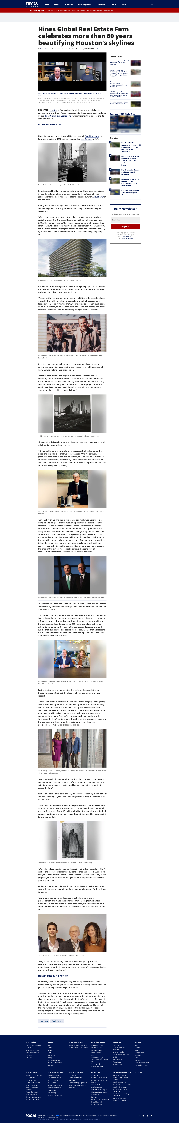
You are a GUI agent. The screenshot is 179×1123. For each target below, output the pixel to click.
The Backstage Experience (78, 1083)
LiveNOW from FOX (32, 1053)
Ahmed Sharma (44, 49)
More (124, 4)
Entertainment (76, 1072)
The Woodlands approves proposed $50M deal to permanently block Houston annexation (131, 147)
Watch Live (31, 1042)
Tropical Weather (119, 1052)
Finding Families (96, 1050)
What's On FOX (96, 1085)
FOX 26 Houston (56, 49)
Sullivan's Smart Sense (55, 1063)
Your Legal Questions (98, 1064)
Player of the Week (141, 1065)
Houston (65, 49)
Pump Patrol (117, 1062)
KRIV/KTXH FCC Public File (100, 1099)
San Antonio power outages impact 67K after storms (119, 103)
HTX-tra (138, 1072)
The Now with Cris (75, 1078)
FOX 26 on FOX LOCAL (33, 1045)
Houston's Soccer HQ (55, 1095)
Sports (138, 1042)
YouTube (29, 1055)
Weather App (117, 1059)
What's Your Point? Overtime (32, 1088)
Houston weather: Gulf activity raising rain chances (130, 193)
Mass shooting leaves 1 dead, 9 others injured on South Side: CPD (119, 62)
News (50, 1042)
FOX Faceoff (52, 1083)
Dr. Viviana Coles (96, 1048)
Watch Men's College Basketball (120, 1090)
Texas (50, 1048)
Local (49, 1045)
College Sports (140, 1053)
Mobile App (95, 1094)
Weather (117, 1042)
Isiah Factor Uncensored (34, 1075)
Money (50, 1058)
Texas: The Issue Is (32, 1092)
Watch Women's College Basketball (121, 1095)
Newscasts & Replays (33, 1050)
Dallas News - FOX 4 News (78, 1045)
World (49, 1053)
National (50, 1050)
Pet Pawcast (52, 1090)
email (151, 1116)
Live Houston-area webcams (119, 1049)
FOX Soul (29, 1058)
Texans (137, 1048)
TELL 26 (28, 1048)
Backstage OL (74, 1080)
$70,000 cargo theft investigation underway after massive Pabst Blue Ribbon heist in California (119, 94)
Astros (137, 1045)
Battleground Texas (32, 1099)
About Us (95, 1072)
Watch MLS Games (119, 1101)
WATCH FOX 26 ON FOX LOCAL (99, 1081)
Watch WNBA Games (120, 1098)
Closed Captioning (97, 1102)
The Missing (52, 1093)
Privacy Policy (127, 236)
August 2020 (98, 197)
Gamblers (138, 1060)
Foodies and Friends (54, 1088)
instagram (147, 1116)
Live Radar (116, 1045)
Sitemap (50, 1065)
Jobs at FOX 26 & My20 (99, 1089)
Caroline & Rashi (53, 1075)
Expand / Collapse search (152, 4)
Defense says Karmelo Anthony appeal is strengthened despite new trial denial (118, 84)
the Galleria (86, 139)
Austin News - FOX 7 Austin (78, 1048)
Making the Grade (97, 1045)
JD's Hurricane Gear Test (121, 1055)
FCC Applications (96, 1104)
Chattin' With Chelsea (33, 1083)
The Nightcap (30, 1078)
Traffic (115, 1057)
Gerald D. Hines (92, 136)
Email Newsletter (97, 1087)
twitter (143, 1116)
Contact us (94, 1075)
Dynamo (138, 1055)
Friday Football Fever (142, 1063)
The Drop (72, 1075)
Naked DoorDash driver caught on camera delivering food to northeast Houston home (130, 160)
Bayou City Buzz (31, 1094)
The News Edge (31, 1080)
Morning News (98, 1042)
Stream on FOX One (122, 1072)
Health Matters (96, 1053)
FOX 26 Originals (55, 1072)
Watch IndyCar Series (120, 1087)
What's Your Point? (32, 1085)
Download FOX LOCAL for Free (122, 114)
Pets (92, 1055)
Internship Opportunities (99, 1092)
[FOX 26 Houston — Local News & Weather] (32, 4)
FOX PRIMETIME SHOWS (77, 1085)
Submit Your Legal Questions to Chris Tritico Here (99, 1059)
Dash (136, 1058)
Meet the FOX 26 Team (99, 1078)
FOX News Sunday (54, 1060)
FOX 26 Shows (32, 1072)
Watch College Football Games (121, 1079)
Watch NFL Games (119, 1075)
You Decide (51, 1055)
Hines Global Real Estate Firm (57, 116)
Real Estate (57, 1021)
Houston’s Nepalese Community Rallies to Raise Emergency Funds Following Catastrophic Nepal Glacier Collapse (119, 73)
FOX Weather (117, 1064)
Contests (72, 1088)
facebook (139, 1116)
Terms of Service (127, 238)
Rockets (137, 1050)
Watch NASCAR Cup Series (122, 1085)
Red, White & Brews (54, 1078)
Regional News (76, 1042)
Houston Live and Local (34, 1097)
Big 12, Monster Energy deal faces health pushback (130, 172)
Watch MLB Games (119, 1082)
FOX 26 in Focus (53, 1080)
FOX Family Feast (97, 1066)
